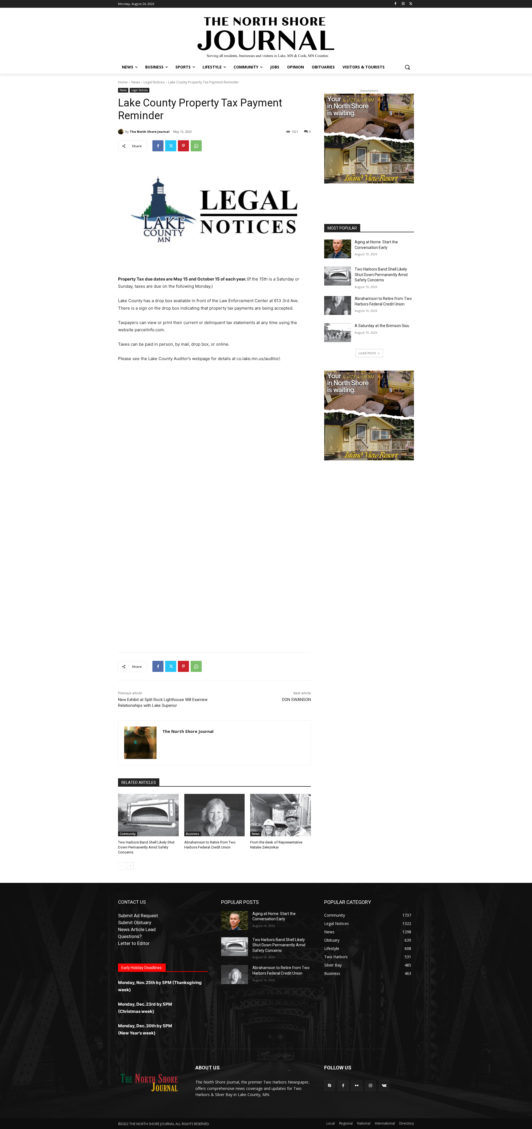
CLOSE (417, 522)
